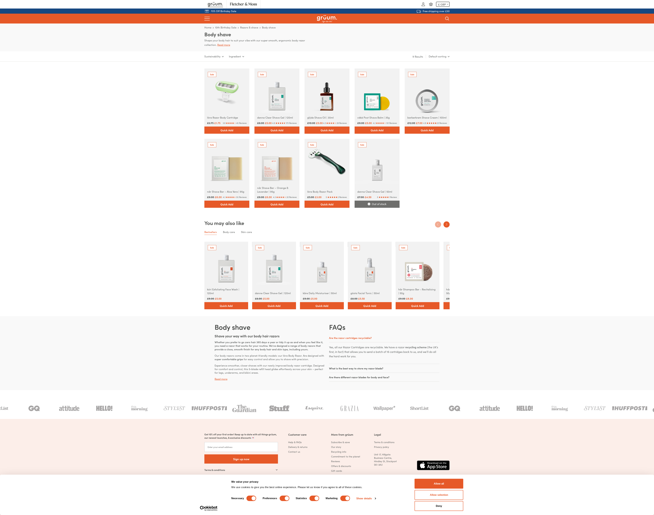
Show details (364, 498)
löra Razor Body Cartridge (222, 117)
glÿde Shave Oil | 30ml (320, 117)
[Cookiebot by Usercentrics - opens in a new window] (209, 508)
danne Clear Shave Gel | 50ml (374, 191)
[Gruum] (215, 4)
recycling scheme (416, 347)
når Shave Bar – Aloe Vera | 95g (225, 191)
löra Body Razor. (293, 355)
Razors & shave (249, 27)
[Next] (446, 224)
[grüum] (327, 19)
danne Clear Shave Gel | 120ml (275, 117)
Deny (439, 505)
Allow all (439, 483)
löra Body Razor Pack (319, 191)
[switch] (284, 498)
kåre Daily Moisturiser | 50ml (320, 293)
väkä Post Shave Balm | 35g (373, 117)
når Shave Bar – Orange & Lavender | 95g (272, 189)
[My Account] (423, 4)
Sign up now (241, 459)
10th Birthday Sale (225, 27)
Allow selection (439, 494)
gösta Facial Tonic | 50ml (365, 293)
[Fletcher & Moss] (243, 4)
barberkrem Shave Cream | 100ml (427, 117)
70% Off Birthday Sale (223, 11)
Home (207, 27)
